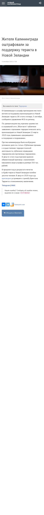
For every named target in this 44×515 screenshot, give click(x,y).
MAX (13, 185)
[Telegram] (8, 204)
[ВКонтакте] (4, 204)
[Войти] (40, 3)
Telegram (6, 185)
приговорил (6, 178)
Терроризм (23, 106)
